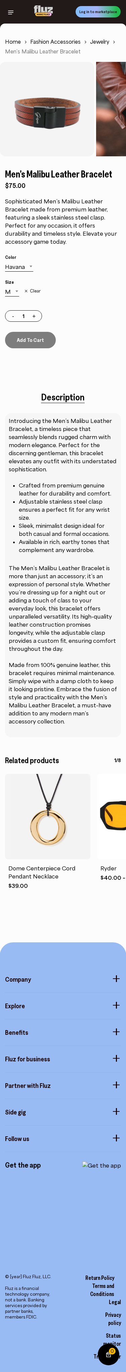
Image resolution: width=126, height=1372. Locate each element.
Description (63, 397)
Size (9, 282)
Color (10, 257)
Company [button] (18, 979)
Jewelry (99, 42)
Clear (35, 291)
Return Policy (99, 1278)
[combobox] (19, 267)
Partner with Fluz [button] (28, 1085)
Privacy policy (113, 1319)
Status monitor (112, 1340)
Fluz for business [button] (27, 1059)
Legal (115, 1302)
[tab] (63, 397)
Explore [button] (15, 1006)
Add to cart (30, 340)
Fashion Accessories (55, 42)
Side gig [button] (15, 1112)
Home (13, 42)
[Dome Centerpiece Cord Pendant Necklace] (47, 816)
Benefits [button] (16, 1032)
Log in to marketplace (98, 11)
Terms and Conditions (102, 1290)
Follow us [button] (17, 1138)
